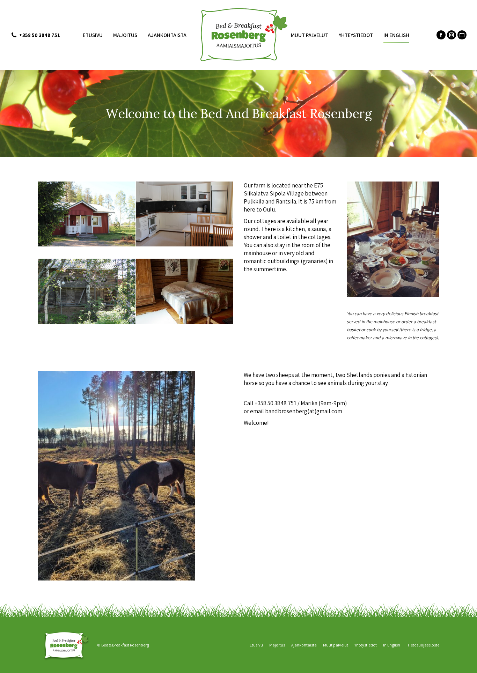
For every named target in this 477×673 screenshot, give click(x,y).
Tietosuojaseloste (423, 645)
